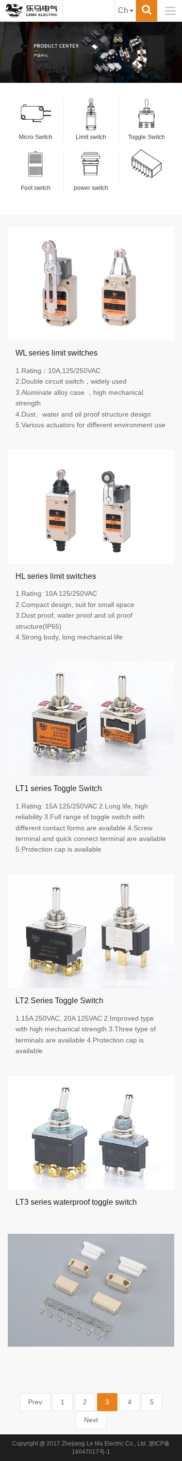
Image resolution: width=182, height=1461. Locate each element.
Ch (123, 10)
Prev (35, 1402)
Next (91, 1420)
